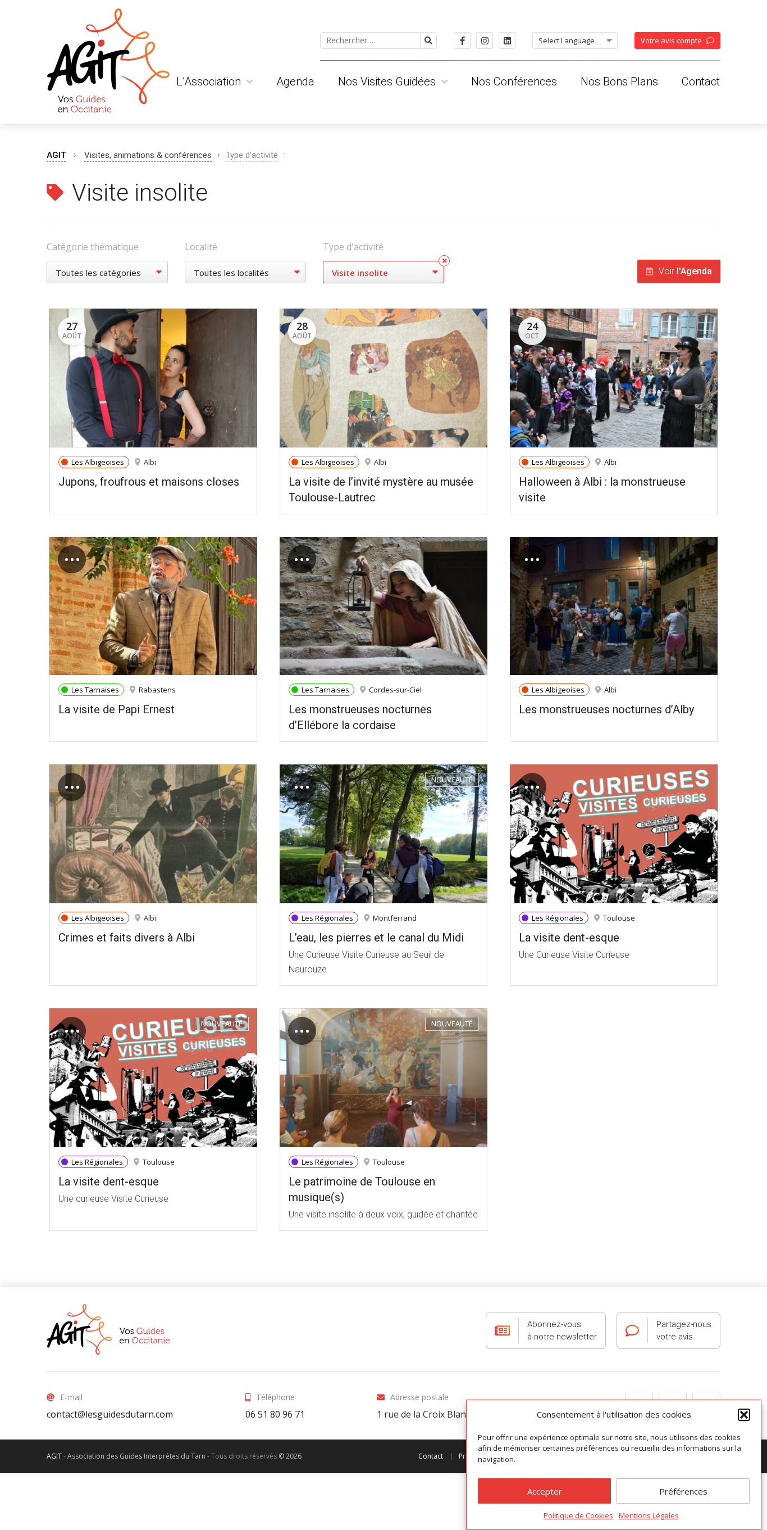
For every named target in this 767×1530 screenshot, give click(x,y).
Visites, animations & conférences (148, 155)
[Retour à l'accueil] (108, 1329)
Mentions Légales (649, 1515)
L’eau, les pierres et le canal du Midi (376, 937)
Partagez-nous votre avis (683, 1330)
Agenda (295, 81)
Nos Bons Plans (619, 81)
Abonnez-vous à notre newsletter (562, 1330)
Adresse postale (419, 1397)
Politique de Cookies (578, 1515)
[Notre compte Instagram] (484, 40)
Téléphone (275, 1397)
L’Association (208, 81)
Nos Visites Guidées (387, 81)
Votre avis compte (671, 40)
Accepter (544, 1491)
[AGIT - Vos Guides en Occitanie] (108, 56)
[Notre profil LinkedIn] (507, 40)
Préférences (683, 1491)
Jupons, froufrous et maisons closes (148, 481)
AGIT (56, 155)
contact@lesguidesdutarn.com (110, 1414)
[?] (428, 40)
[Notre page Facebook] (462, 40)
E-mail (71, 1397)
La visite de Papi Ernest (116, 709)
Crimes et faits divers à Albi (126, 937)
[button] (744, 1414)
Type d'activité (353, 246)
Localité (201, 246)
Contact (701, 81)
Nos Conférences (514, 81)
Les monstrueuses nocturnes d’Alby (606, 709)
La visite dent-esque (569, 937)
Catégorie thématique (93, 246)
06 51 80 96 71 (275, 1414)
